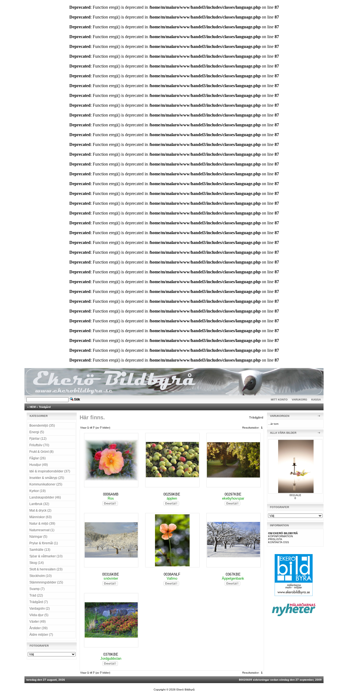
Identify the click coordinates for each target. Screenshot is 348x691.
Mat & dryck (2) (40, 510)
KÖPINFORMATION (280, 536)
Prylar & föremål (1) (43, 543)
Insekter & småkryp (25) (46, 478)
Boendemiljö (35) (42, 425)
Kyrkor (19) (37, 491)
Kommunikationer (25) (45, 484)
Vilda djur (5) (38, 615)
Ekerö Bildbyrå (185, 689)
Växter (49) (37, 621)
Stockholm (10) (40, 576)
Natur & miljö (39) (42, 523)
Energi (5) (36, 432)
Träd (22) (36, 595)
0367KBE (233, 574)
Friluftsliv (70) (39, 445)
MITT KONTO (279, 399)
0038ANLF (172, 574)
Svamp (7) (37, 589)
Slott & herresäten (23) (46, 569)
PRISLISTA (275, 539)
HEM (33, 406)
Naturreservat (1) (41, 530)
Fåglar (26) (37, 458)
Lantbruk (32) (39, 504)
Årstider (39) (38, 628)
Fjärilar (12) (37, 439)
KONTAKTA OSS (278, 542)
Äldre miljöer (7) (41, 635)
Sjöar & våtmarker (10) (46, 556)
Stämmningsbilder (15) (46, 582)
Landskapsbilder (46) (45, 497)
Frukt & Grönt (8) (41, 452)
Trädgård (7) (38, 602)
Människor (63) (40, 517)
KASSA (316, 399)
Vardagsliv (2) (39, 608)
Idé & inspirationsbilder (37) (49, 471)
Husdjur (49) (38, 465)
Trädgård (45, 406)
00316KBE (110, 574)
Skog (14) (36, 563)
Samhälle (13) (39, 550)
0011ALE (295, 495)
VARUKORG (299, 399)
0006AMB (111, 494)
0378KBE (110, 654)
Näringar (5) (38, 537)
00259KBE (171, 494)
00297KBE (233, 494)
